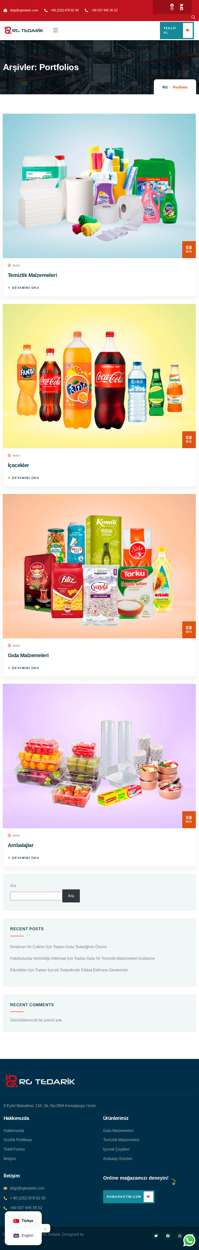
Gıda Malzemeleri (28, 655)
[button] (55, 30)
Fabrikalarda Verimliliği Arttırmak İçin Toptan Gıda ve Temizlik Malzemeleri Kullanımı (82, 958)
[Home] (40, 1081)
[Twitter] (181, 5)
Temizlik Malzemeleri (32, 275)
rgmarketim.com (124, 1196)
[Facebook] (172, 5)
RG (165, 87)
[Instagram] (172, 8)
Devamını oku (25, 288)
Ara (13, 886)
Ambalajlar (20, 845)
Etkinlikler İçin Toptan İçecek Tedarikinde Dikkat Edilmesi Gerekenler (69, 970)
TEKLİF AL (170, 30)
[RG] (24, 30)
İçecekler (18, 465)
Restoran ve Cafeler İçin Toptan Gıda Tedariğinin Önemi (58, 947)
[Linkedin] (181, 8)
